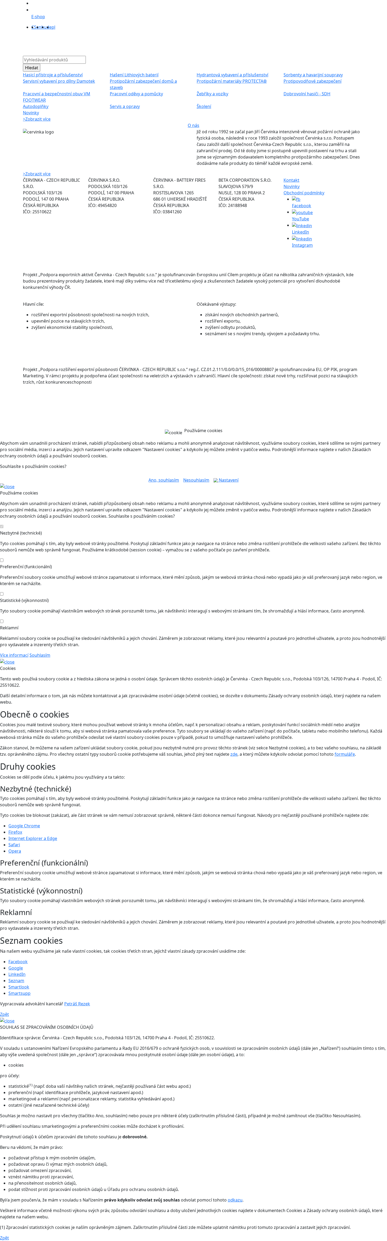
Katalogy (194, 42)
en (38, 27)
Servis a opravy (125, 106)
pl (53, 27)
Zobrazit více (37, 119)
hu (44, 27)
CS (33, 27)
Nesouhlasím (196, 480)
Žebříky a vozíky (212, 94)
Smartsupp (19, 993)
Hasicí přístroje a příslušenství (53, 75)
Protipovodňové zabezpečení (312, 81)
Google (15, 968)
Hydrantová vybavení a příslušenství (232, 75)
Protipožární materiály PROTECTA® (232, 81)
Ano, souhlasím (163, 480)
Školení (204, 106)
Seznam (16, 980)
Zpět (4, 1014)
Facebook (18, 962)
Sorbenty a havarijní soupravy (313, 75)
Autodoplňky (35, 106)
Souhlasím (39, 655)
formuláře (345, 754)
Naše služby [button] (165, 42)
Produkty (124, 42)
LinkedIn (17, 974)
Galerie (214, 42)
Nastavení (228, 480)
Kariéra (233, 42)
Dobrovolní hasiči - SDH (307, 94)
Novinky (31, 113)
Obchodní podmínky (304, 193)
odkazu (235, 1200)
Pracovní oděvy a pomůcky (136, 94)
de (49, 27)
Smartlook (18, 987)
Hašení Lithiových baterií (134, 75)
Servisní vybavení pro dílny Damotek (59, 81)
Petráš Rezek (77, 1004)
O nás (143, 42)
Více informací (14, 655)
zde (233, 754)
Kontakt (252, 42)
